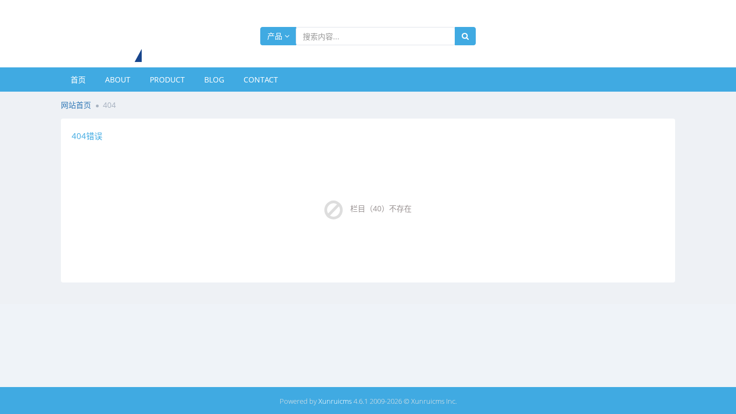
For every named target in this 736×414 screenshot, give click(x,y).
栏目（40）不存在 (381, 208)
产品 (275, 36)
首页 (78, 79)
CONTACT (261, 79)
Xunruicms (335, 401)
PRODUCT (167, 79)
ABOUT (117, 79)
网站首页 (76, 105)
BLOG (214, 79)
